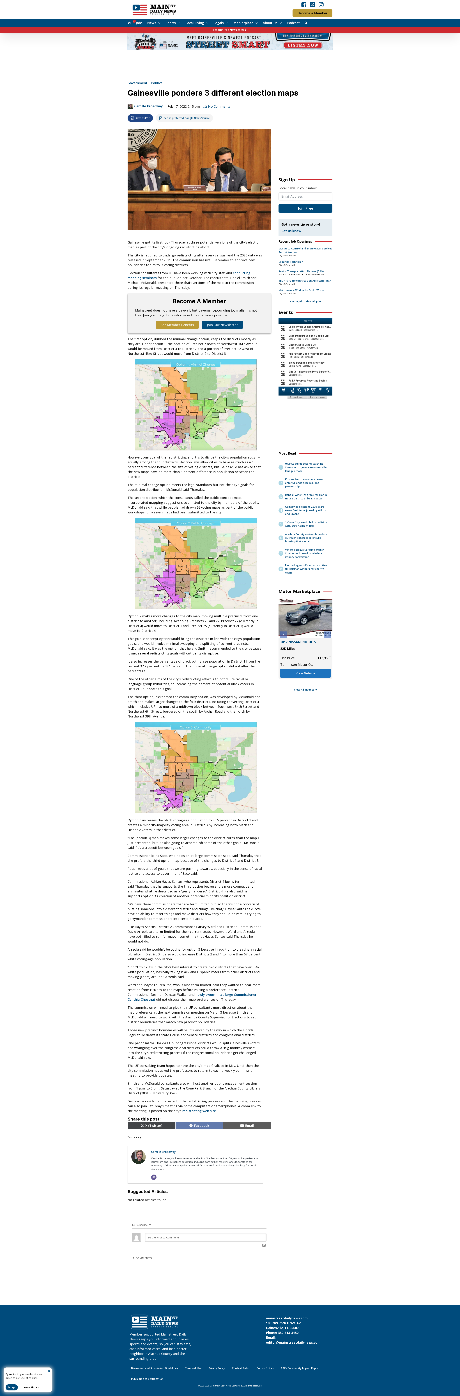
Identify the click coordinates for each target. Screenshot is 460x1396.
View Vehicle (305, 680)
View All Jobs (313, 301)
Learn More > (31, 1387)
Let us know (291, 231)
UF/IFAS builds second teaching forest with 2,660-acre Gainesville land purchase (305, 467)
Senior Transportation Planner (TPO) (301, 271)
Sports (171, 23)
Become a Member (312, 13)
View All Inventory (305, 689)
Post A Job (296, 301)
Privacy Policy (217, 1368)
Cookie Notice (265, 1368)
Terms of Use (193, 1368)
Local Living (194, 23)
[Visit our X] (312, 5)
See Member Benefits (177, 325)
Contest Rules (240, 1368)
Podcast (293, 23)
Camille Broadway (148, 106)
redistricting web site (199, 1111)
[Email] (154, 1177)
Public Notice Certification (147, 1379)
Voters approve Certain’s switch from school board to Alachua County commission (304, 553)
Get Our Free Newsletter (228, 30)
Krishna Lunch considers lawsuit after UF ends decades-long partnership (305, 483)
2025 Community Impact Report (300, 1368)
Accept (12, 1387)
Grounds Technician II (292, 261)
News (151, 23)
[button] (283, 635)
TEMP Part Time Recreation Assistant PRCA (305, 280)
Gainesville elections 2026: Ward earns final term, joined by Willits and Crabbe (305, 510)
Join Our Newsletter (222, 325)
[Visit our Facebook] (304, 5)
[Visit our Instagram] (321, 5)
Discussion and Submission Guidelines (154, 1368)
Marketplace (243, 23)
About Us (270, 23)
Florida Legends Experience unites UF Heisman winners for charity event (306, 569)
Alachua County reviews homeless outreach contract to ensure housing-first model (306, 538)
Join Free (305, 208)
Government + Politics (145, 83)
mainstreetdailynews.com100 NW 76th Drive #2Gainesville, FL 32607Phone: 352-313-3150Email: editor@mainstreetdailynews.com (293, 1330)
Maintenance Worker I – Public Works (301, 290)
